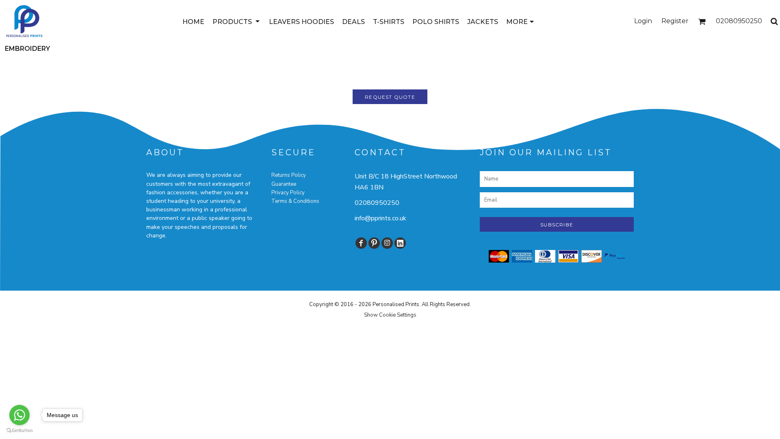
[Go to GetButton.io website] (19, 430)
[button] (236, 21)
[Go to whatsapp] (19, 415)
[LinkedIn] (400, 243)
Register (675, 21)
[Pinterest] (374, 243)
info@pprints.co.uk (380, 218)
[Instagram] (387, 243)
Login (643, 21)
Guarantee (283, 184)
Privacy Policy (288, 192)
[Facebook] (361, 243)
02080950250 (377, 202)
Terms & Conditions (295, 201)
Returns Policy (288, 175)
